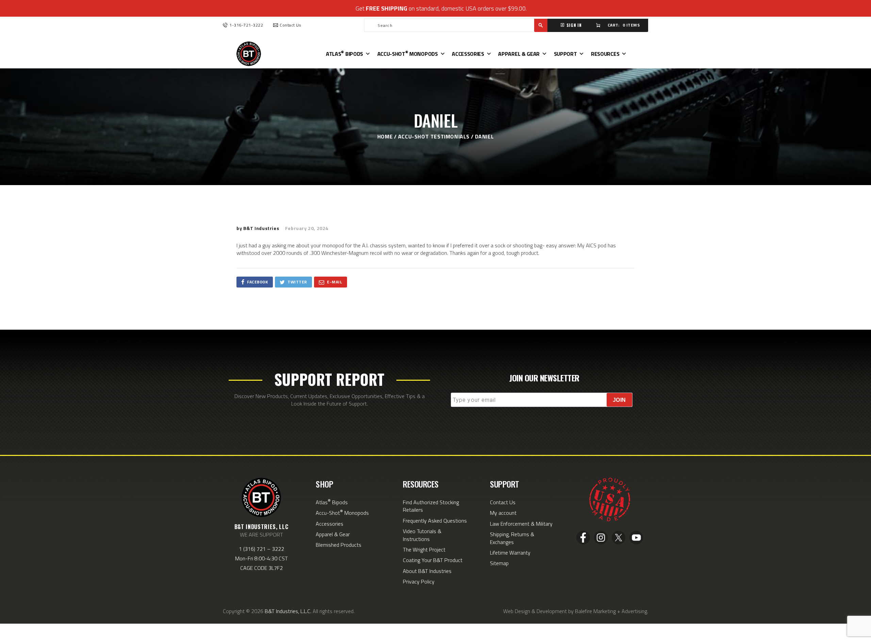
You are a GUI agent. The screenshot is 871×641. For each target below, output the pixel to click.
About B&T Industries (427, 571)
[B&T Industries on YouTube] (636, 544)
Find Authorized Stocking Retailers (431, 506)
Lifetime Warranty (510, 552)
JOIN (619, 400)
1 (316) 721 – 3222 (261, 549)
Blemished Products (338, 545)
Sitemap (499, 563)
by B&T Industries (258, 228)
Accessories (468, 54)
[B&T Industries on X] (619, 544)
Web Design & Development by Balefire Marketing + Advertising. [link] (575, 611)
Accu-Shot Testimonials (434, 136)
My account (503, 513)
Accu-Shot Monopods (407, 53)
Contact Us (502, 502)
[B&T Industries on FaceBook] (584, 544)
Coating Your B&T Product (432, 560)
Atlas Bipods (344, 53)
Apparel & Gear (519, 54)
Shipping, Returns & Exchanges (512, 538)
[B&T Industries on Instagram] (601, 544)
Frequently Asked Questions (435, 520)
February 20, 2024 (306, 228)
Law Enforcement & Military (521, 524)
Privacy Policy (418, 581)
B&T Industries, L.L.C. (288, 611)
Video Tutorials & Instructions (422, 535)
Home (385, 136)
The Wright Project (424, 549)
